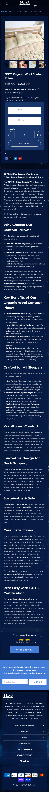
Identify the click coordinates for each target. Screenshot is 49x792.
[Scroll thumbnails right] (45, 65)
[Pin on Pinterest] (20, 158)
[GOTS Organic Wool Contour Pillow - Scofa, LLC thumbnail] (13, 64)
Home (4, 11)
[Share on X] (11, 158)
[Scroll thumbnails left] (6, 65)
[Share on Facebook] (6, 158)
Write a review (24, 649)
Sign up (38, 682)
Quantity (12, 129)
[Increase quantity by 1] (38, 134)
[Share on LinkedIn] (15, 158)
